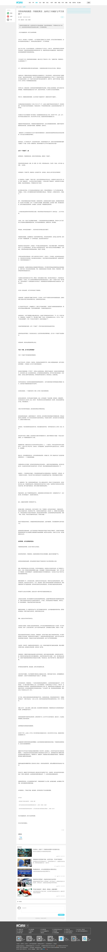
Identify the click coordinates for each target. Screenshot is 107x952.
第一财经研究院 (20, 931)
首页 (30, 2)
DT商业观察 (55, 931)
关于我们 (26, 943)
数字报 (74, 2)
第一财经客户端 (20, 929)
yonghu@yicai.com (38, 947)
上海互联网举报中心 (49, 943)
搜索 (80, 2)
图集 (66, 2)
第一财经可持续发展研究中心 (82, 931)
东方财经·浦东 (19, 932)
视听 (44, 2)
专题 (70, 2)
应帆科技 (42, 932)
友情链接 (55, 943)
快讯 (47, 2)
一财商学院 (31, 931)
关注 (40, 2)
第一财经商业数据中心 (68, 931)
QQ (11, 19)
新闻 (37, 2)
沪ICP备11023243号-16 (20, 945)
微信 (11, 13)
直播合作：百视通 (39, 949)
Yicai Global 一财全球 (80, 929)
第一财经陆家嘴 (56, 932)
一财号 (51, 2)
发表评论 (61, 914)
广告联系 (17, 943)
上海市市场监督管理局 (32, 943)
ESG (63, 2)
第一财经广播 (67, 929)
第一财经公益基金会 (68, 932)
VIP (33, 2)
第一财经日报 (43, 929)
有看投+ (30, 932)
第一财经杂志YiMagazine (57, 929)
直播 (56, 2)
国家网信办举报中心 (41, 943)
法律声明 (22, 943)
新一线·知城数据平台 (45, 931)
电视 (59, 2)
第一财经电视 (31, 929)
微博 (11, 16)
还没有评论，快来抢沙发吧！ (41, 918)
